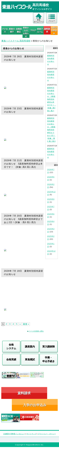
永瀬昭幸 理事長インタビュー (14, 434)
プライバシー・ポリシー (47, 434)
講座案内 (30, 346)
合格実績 (11, 359)
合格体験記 (19, 30)
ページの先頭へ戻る (36, 331)
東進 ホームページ (39, 21)
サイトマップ (31, 434)
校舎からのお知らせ (26, 31)
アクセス (5, 30)
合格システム (11, 346)
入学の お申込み (54, 30)
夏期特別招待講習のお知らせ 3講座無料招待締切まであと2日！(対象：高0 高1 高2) (51, 129)
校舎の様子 (12, 30)
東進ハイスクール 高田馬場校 (15, 41)
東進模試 (30, 359)
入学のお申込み (35, 405)
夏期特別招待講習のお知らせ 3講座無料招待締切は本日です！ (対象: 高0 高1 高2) (51, 99)
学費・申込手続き (48, 359)
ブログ (33, 30)
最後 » (26, 324)
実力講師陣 (48, 346)
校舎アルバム (40, 30)
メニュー (51, 21)
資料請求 (47, 30)
